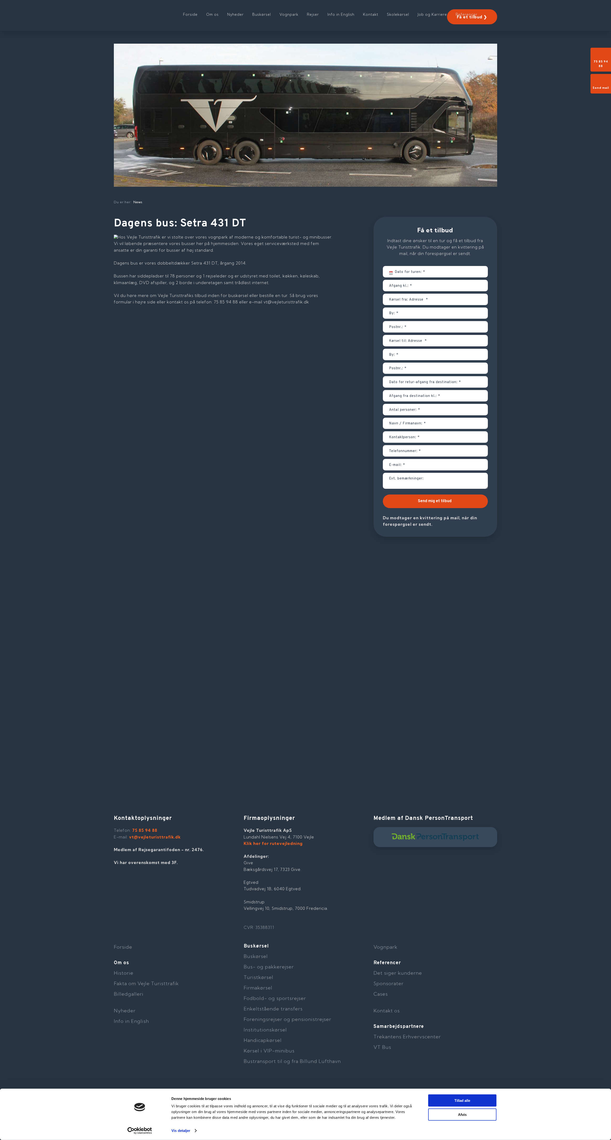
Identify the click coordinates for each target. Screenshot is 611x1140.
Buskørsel (261, 14)
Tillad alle (462, 1100)
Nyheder (235, 14)
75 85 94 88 (144, 830)
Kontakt (370, 14)
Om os (212, 14)
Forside (190, 14)
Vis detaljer (180, 1131)
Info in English (340, 14)
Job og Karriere (432, 14)
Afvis (462, 1114)
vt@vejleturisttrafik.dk (155, 836)
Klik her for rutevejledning (273, 843)
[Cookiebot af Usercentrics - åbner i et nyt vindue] (140, 1130)
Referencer (466, 14)
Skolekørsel (398, 14)
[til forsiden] (145, 12)
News (137, 202)
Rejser (313, 14)
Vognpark (288, 14)
